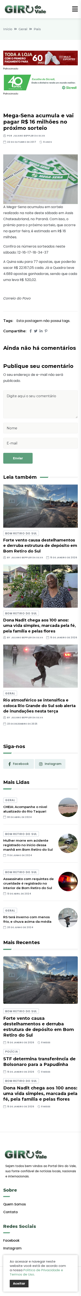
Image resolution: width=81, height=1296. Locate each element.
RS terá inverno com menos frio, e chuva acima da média (27, 919)
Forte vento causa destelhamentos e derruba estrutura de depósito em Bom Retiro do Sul (40, 545)
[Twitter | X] (35, 331)
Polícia (11, 1052)
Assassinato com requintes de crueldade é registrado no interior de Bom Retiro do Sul (28, 883)
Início (7, 29)
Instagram (12, 1248)
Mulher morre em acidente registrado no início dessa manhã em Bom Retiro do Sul (28, 845)
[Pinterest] (46, 331)
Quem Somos (14, 1204)
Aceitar (19, 1283)
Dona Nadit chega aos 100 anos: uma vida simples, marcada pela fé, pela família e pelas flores (39, 625)
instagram (53, 764)
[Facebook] (31, 331)
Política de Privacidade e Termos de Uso (36, 1272)
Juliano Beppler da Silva (29, 135)
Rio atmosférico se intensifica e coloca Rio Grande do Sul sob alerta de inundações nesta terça (39, 705)
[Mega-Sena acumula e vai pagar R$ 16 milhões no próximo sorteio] (40, 178)
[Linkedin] (41, 331)
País (37, 29)
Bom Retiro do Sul (21, 533)
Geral (23, 29)
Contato (10, 1212)
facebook (21, 764)
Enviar (18, 458)
